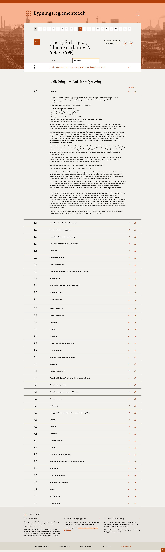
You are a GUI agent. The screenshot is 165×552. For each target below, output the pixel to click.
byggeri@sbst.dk (126, 546)
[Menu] (137, 12)
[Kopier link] (135, 92)
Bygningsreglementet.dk (59, 13)
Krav (53, 60)
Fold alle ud (132, 87)
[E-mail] (131, 44)
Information (34, 514)
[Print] (125, 44)
